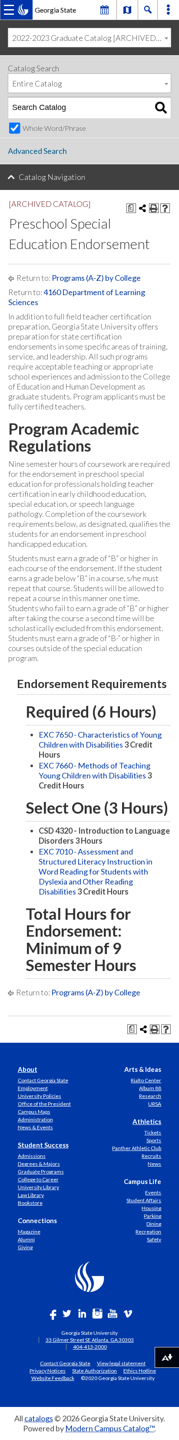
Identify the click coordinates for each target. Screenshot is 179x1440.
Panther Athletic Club (136, 1148)
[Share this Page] (142, 208)
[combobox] (89, 37)
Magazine (29, 1231)
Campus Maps (34, 1111)
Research (150, 1096)
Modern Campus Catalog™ (109, 1428)
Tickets (152, 1132)
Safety (154, 1239)
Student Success (43, 1145)
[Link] (127, 9)
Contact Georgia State (43, 1080)
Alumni (26, 1239)
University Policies (39, 1096)
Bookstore (30, 1203)
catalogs (38, 1418)
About (27, 1069)
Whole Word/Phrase (54, 128)
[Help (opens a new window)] (165, 208)
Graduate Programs (41, 1171)
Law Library (31, 1195)
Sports (153, 1140)
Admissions (32, 1156)
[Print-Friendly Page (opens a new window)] (154, 208)
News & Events (35, 1127)
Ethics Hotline (139, 1370)
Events (153, 1192)
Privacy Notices (48, 1370)
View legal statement (121, 1363)
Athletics (147, 1121)
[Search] (161, 108)
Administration (35, 1119)
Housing (151, 1208)
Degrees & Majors (39, 1164)
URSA (154, 1104)
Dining (153, 1224)
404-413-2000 (90, 1347)
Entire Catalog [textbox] (37, 83)
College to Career (38, 1179)
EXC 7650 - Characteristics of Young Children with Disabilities (100, 739)
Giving (25, 1247)
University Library (38, 1187)
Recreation (148, 1231)
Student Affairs (143, 1200)
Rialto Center (146, 1080)
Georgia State (55, 10)
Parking (152, 1216)
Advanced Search (37, 151)
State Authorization (94, 1370)
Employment (33, 1088)
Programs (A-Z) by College (96, 278)
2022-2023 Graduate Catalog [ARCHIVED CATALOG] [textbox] (91, 38)
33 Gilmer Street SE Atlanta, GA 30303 (90, 1340)
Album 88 (150, 1088)
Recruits (151, 1156)
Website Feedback (52, 1378)
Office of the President (44, 1104)
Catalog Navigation (52, 177)
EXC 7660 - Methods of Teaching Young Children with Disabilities (94, 770)
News (154, 1164)
